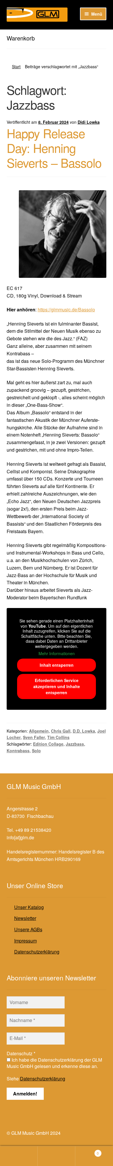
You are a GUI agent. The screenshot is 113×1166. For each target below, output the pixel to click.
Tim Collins (58, 737)
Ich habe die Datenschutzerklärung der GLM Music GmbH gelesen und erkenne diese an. (54, 1063)
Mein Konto (19, 1156)
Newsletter (25, 918)
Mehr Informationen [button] (57, 653)
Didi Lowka (89, 122)
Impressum (25, 940)
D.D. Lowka (84, 731)
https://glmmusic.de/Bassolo (66, 309)
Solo (36, 750)
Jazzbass (75, 744)
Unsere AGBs (28, 929)
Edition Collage (48, 744)
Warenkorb (87, 1151)
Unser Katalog (29, 907)
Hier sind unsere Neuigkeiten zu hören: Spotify (54, 34)
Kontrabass (18, 750)
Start (16, 66)
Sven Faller (34, 737)
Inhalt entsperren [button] (57, 665)
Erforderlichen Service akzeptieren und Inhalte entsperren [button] (56, 686)
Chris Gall (60, 731)
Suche (56, 1156)
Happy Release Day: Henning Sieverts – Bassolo (54, 147)
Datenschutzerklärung (36, 951)
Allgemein (39, 731)
